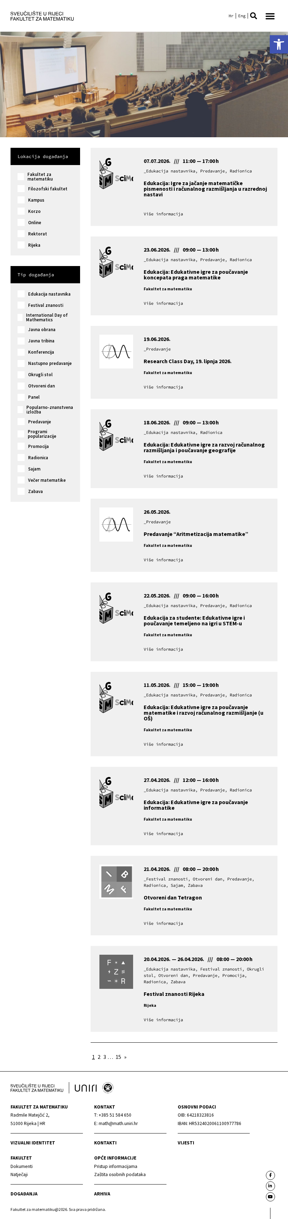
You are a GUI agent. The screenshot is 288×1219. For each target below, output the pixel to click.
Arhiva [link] (102, 1194)
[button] (253, 15)
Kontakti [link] (105, 1143)
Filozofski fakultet (47, 189)
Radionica (38, 457)
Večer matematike (47, 480)
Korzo (34, 211)
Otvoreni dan (41, 386)
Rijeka (34, 245)
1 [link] (93, 1056)
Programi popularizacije (42, 433)
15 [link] (118, 1056)
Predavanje (39, 421)
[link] (279, 44)
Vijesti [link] (186, 1143)
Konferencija (41, 352)
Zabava (35, 491)
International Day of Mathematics (47, 317)
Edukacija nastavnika (49, 294)
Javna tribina (41, 341)
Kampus (36, 200)
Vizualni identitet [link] (33, 1143)
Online (34, 222)
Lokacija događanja (43, 156)
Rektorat (37, 234)
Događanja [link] (24, 1194)
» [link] (125, 1056)
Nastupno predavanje (50, 363)
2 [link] (99, 1056)
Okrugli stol (40, 374)
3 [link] (104, 1056)
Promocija (38, 446)
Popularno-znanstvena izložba (49, 409)
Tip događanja (36, 274)
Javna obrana (41, 329)
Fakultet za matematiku (40, 176)
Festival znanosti (45, 305)
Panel (34, 397)
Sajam (34, 469)
